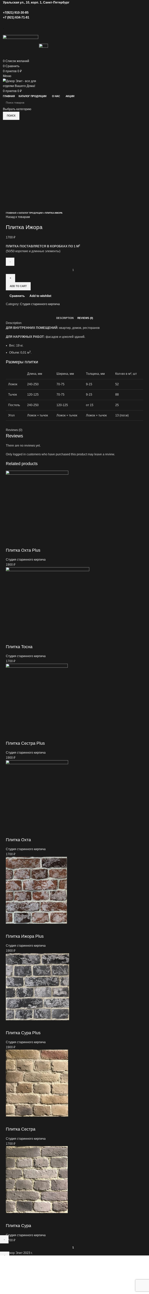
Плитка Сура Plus (23, 1032)
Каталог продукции (31, 213)
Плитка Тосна (19, 646)
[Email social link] (68, 7)
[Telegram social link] (81, 7)
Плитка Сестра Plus (25, 743)
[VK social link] (76, 7)
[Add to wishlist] (31, 542)
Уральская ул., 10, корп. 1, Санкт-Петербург (36, 2)
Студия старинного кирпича (40, 304)
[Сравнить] (11, 542)
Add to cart (18, 286)
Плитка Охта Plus (23, 550)
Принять (8, 1270)
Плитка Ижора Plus (25, 936)
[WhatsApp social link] (72, 7)
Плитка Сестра (20, 1129)
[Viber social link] (83, 22)
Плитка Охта (18, 839)
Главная (11, 213)
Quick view (21, 542)
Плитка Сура (18, 1225)
